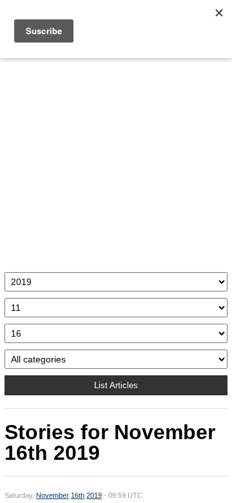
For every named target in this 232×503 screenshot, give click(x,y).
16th (77, 495)
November (52, 495)
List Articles (116, 385)
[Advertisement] (116, 162)
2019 (94, 495)
